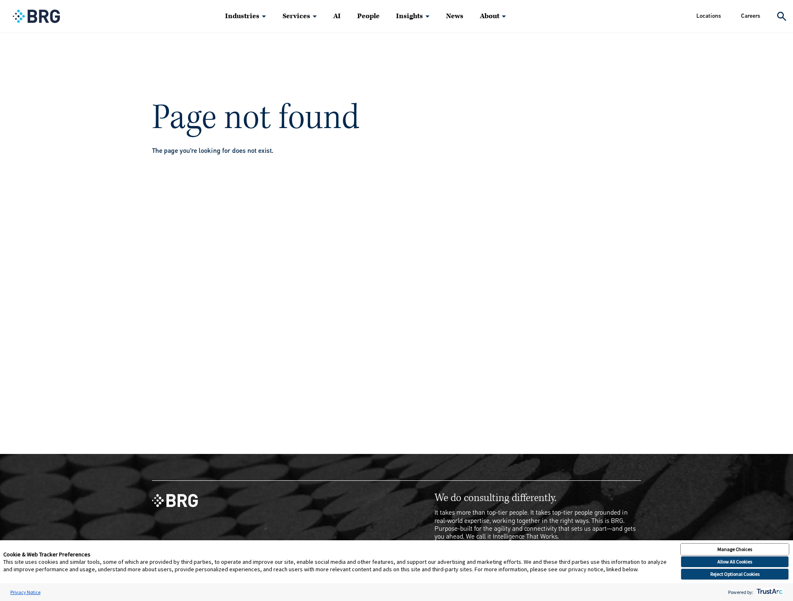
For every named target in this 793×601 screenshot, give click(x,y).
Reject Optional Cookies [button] (735, 574)
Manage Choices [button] (734, 549)
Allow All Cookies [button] (734, 561)
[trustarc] (768, 592)
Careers (750, 16)
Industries (242, 16)
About (489, 16)
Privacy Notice (25, 592)
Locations (708, 16)
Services (296, 16)
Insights (409, 16)
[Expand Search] (781, 16)
